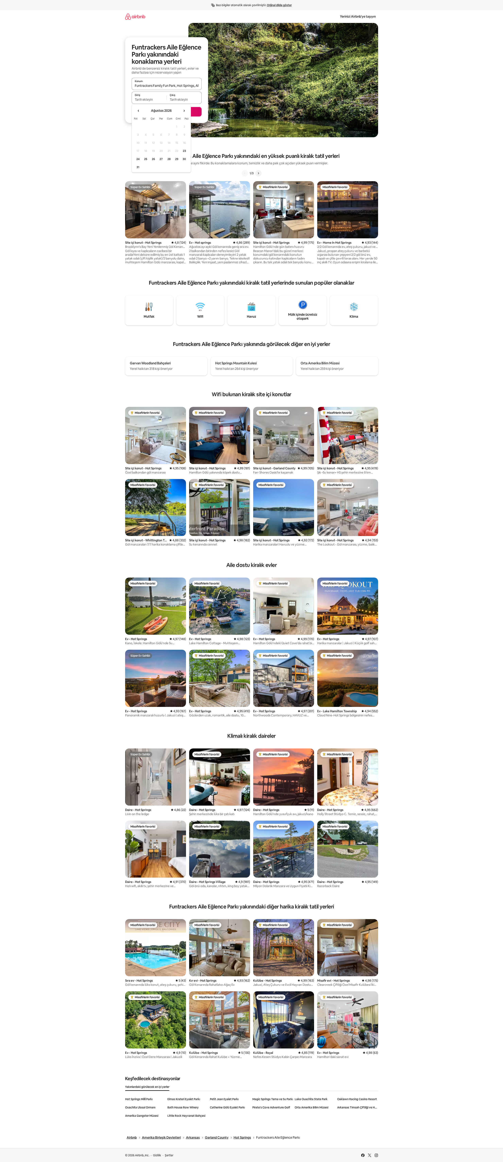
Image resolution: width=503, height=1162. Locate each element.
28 (169, 159)
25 (145, 159)
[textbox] (149, 99)
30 (184, 159)
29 (176, 159)
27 (161, 159)
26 (153, 159)
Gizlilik (157, 1155)
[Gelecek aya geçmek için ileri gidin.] (184, 111)
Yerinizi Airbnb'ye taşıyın (358, 16)
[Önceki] (245, 173)
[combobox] (166, 85)
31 (138, 167)
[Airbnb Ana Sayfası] (135, 16)
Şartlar (169, 1155)
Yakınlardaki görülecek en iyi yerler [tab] (147, 1087)
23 (184, 151)
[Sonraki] (258, 173)
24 (138, 159)
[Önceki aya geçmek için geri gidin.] (138, 111)
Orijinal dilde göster (279, 5)
